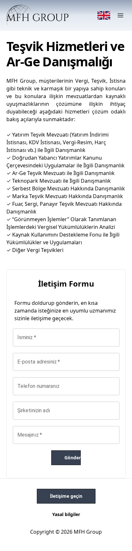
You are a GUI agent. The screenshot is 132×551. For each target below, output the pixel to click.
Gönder (72, 458)
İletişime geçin (66, 496)
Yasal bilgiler (66, 514)
